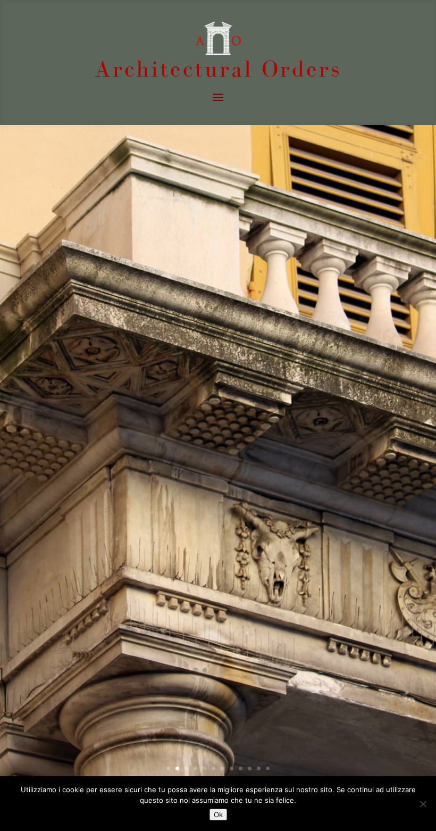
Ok (218, 814)
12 (268, 768)
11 (259, 768)
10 (249, 768)
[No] (422, 804)
